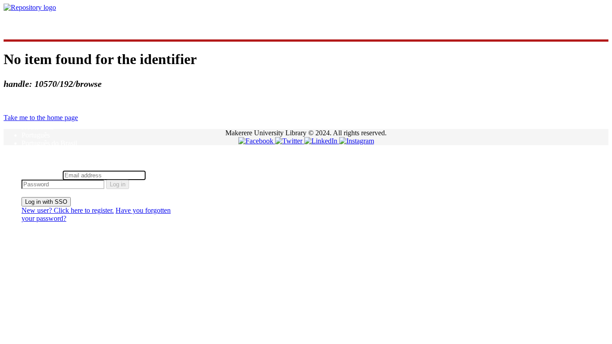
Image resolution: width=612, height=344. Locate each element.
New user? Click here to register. (68, 210)
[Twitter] (289, 141)
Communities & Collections (61, 22)
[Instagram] (356, 141)
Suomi (31, 151)
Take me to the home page (41, 117)
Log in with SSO (46, 201)
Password (161, 175)
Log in (117, 184)
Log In (31, 166)
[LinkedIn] (321, 141)
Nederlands (38, 127)
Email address (41, 175)
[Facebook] (256, 141)
